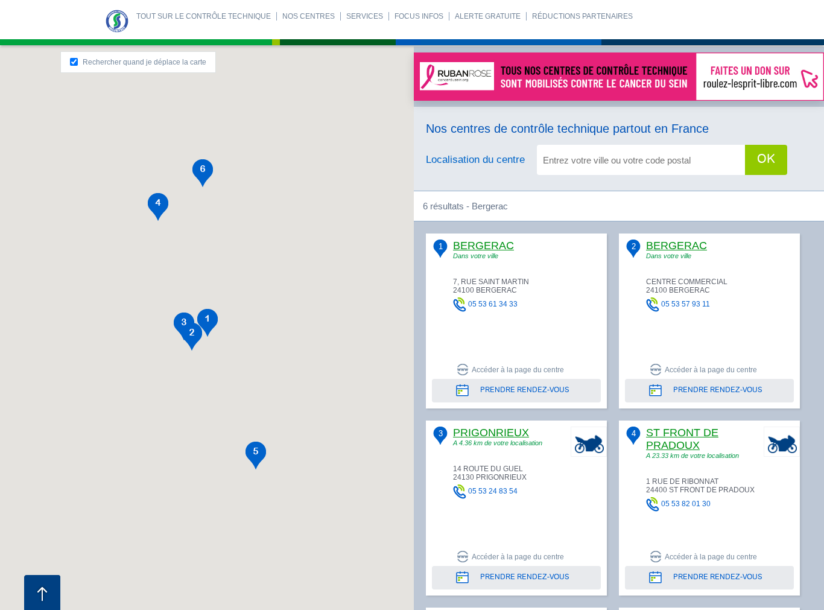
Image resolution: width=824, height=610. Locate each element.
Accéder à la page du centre (518, 370)
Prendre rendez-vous (524, 390)
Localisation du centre (475, 159)
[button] (207, 323)
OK (766, 160)
